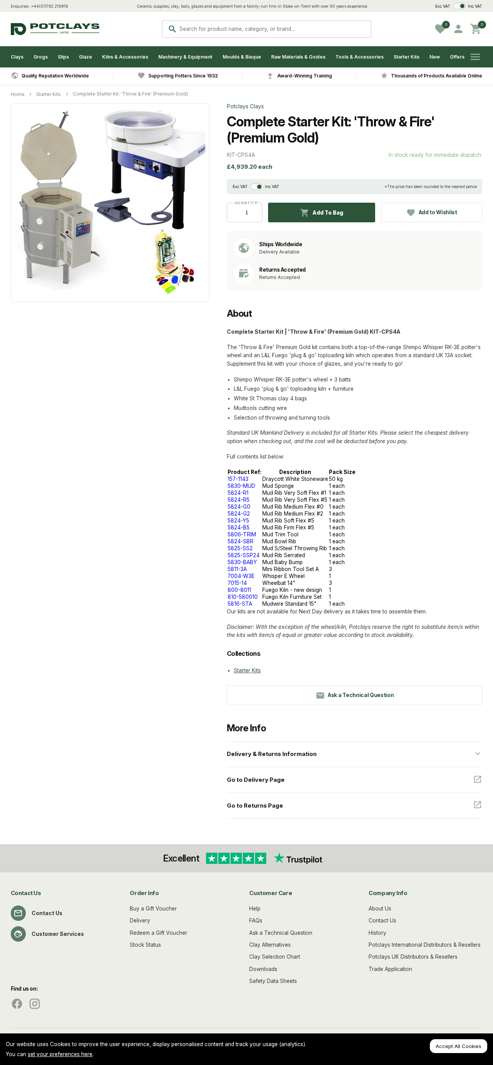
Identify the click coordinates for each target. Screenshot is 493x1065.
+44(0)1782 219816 (49, 6)
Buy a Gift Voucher (153, 908)
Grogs (41, 57)
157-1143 (238, 479)
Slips (63, 57)
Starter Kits (406, 57)
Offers (457, 57)
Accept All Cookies (458, 1046)
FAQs (255, 920)
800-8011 (239, 590)
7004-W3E (241, 576)
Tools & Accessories (359, 57)
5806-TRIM (242, 534)
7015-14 (237, 583)
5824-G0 (239, 507)
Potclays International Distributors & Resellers (425, 945)
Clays (17, 57)
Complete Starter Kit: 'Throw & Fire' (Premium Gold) (130, 94)
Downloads (263, 969)
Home (18, 94)
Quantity (245, 203)
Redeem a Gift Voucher (158, 933)
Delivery (140, 920)
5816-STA (240, 604)
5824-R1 (238, 493)
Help (254, 908)
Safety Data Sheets (273, 981)
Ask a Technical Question (280, 933)
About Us (380, 908)
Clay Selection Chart (274, 957)
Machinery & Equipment (185, 57)
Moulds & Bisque (242, 57)
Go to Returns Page (255, 805)
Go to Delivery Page (256, 779)
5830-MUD (241, 486)
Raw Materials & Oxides (298, 57)
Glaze (85, 57)
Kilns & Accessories (125, 57)
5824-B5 (239, 527)
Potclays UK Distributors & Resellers (413, 957)
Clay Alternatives (270, 945)
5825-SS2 (240, 548)
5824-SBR (240, 541)
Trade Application (390, 969)
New (434, 57)
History (377, 933)
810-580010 (243, 597)
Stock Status (145, 945)
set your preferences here (60, 1054)
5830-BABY (242, 562)
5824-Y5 (238, 520)
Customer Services (58, 934)
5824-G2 (239, 514)
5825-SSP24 (244, 555)
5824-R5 (239, 500)
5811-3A (237, 569)
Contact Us (47, 913)
